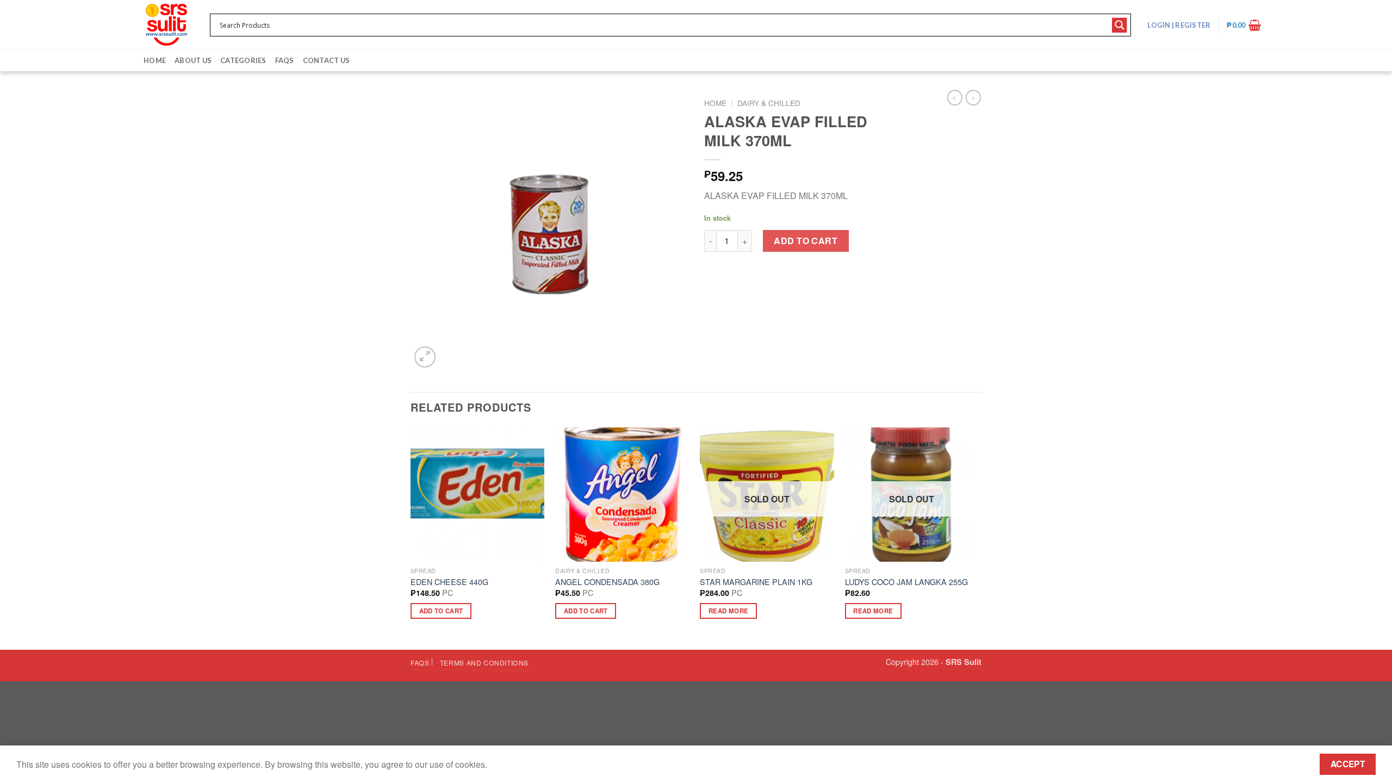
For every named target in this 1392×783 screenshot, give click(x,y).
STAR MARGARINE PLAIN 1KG (756, 582)
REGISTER (1192, 25)
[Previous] (411, 537)
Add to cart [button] (441, 611)
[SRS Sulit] (166, 24)
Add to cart (805, 240)
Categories (243, 60)
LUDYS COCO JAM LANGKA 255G (906, 582)
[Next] (978, 537)
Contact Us (326, 60)
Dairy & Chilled (768, 102)
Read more (728, 611)
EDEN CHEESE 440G (449, 582)
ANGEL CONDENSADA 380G (607, 582)
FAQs (284, 60)
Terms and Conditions (484, 662)
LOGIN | (1178, 25)
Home (155, 60)
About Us (193, 60)
